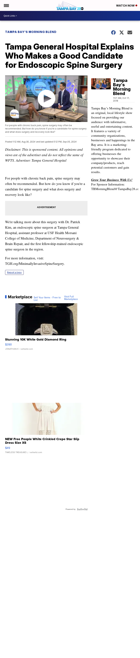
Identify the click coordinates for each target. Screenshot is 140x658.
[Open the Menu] (6, 5)
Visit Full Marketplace (71, 298)
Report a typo (14, 272)
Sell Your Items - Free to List (47, 298)
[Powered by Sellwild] (82, 509)
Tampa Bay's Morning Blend (31, 32)
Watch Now (125, 5)
